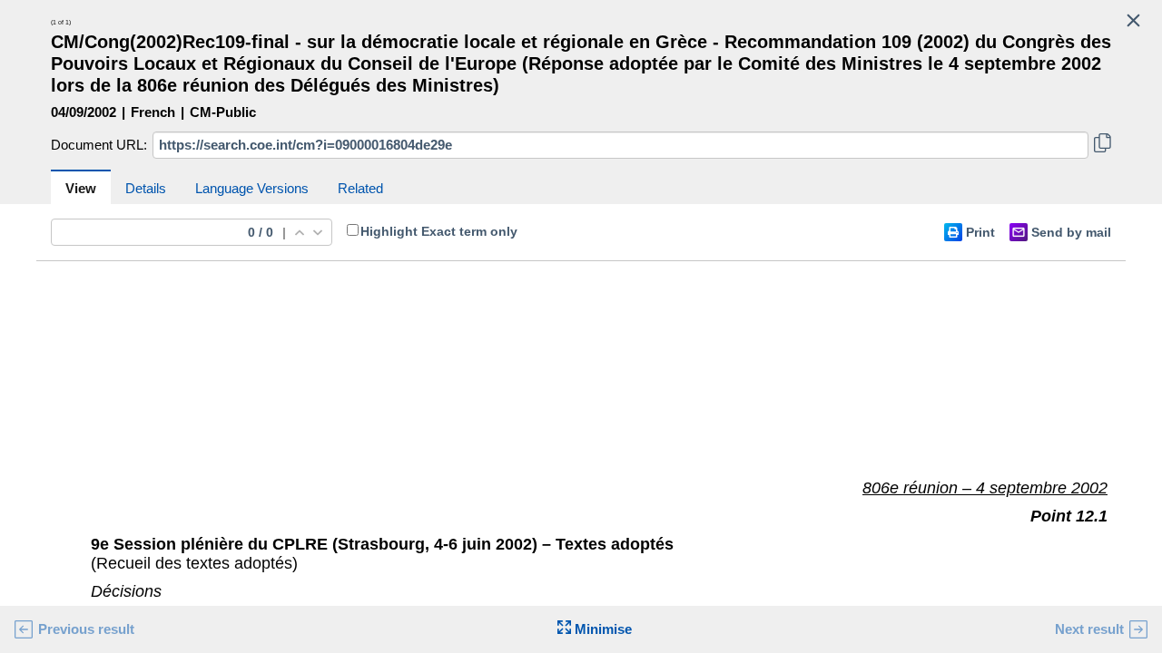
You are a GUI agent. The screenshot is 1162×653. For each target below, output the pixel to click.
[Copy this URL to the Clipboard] (1102, 145)
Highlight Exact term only (438, 231)
